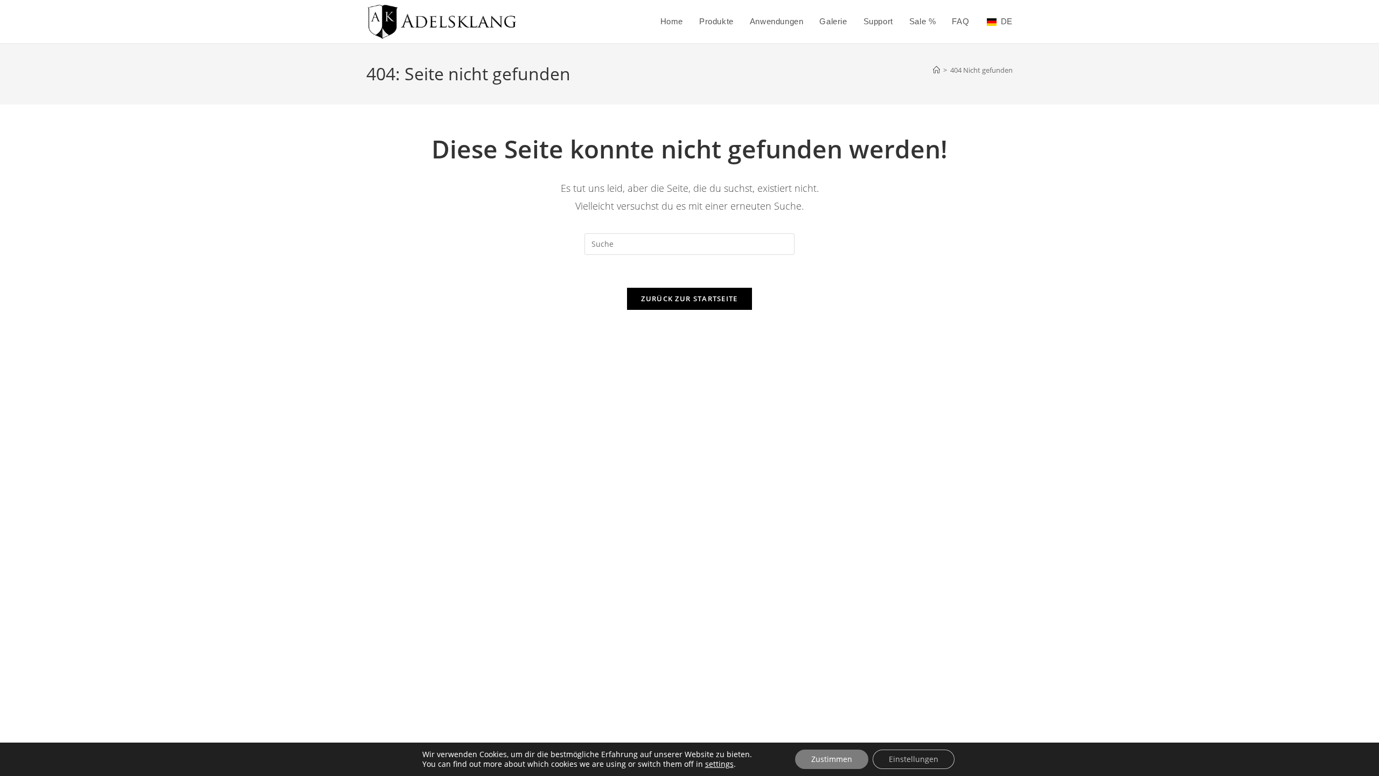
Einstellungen (913, 759)
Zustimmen (831, 759)
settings (719, 764)
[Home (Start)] (936, 70)
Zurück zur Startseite (689, 298)
